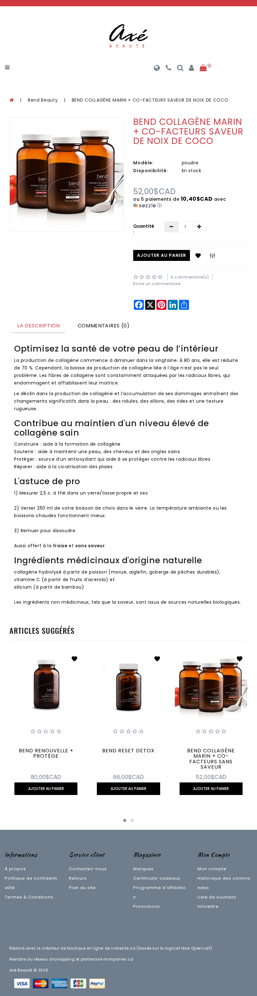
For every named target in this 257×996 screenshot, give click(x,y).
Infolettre (208, 906)
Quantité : (143, 229)
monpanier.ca (118, 959)
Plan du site (82, 888)
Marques (143, 869)
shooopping (62, 959)
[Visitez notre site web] (157, 69)
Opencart (201, 948)
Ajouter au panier (161, 255)
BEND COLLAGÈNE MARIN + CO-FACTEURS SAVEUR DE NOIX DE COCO (150, 100)
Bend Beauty (43, 100)
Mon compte (212, 869)
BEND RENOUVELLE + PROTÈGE (46, 753)
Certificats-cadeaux (156, 878)
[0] (203, 68)
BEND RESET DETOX (128, 750)
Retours (78, 878)
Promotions (146, 906)
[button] (190, 202)
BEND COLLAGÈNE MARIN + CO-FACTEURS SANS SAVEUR (211, 759)
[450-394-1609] (168, 69)
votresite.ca (123, 948)
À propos (15, 869)
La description (38, 325)
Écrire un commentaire (157, 283)
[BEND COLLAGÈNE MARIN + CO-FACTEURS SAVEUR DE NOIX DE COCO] (66, 174)
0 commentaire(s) (190, 277)
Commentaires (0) (104, 325)
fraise (60, 546)
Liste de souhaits (216, 897)
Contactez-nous (88, 869)
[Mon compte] (191, 69)
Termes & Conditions (29, 897)
